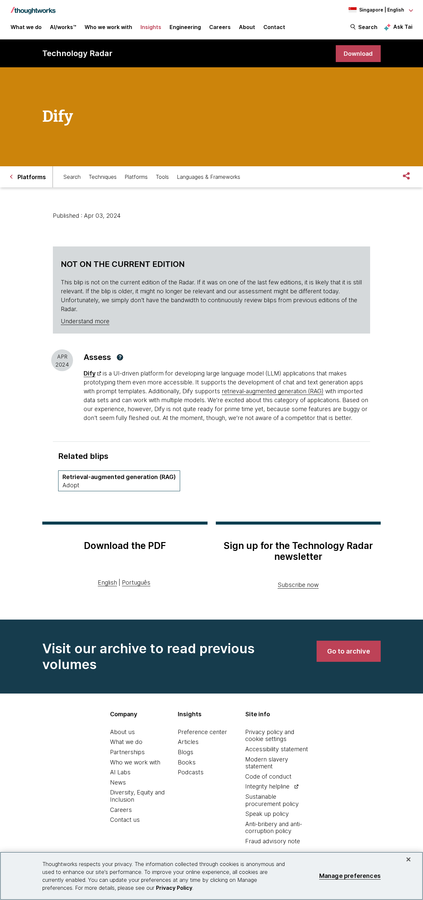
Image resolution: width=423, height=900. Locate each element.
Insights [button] (150, 27)
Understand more (85, 321)
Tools (162, 177)
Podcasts (191, 772)
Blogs (185, 752)
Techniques (103, 177)
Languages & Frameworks (208, 177)
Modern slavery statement (266, 763)
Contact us (125, 819)
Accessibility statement (276, 749)
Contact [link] (274, 27)
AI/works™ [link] (63, 27)
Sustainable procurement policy (272, 800)
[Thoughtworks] (33, 7)
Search (367, 27)
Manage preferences (350, 875)
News (118, 782)
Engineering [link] (185, 27)
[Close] (408, 859)
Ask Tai (402, 26)
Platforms (136, 177)
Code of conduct (268, 776)
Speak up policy (267, 813)
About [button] (247, 27)
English (107, 582)
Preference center (202, 731)
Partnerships (127, 752)
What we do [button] (26, 27)
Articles (188, 741)
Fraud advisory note (272, 841)
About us (122, 731)
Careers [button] (220, 27)
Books (187, 762)
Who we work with (135, 762)
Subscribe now (298, 584)
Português (136, 582)
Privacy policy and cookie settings (269, 735)
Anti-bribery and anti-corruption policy (273, 827)
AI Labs (120, 772)
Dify (90, 373)
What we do (126, 741)
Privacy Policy (174, 887)
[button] (120, 357)
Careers (121, 809)
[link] (358, 53)
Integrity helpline (267, 786)
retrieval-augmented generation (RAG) (273, 391)
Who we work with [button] (108, 27)
